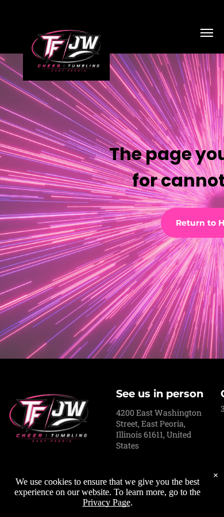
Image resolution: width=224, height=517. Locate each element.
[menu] (206, 32)
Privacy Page (106, 502)
